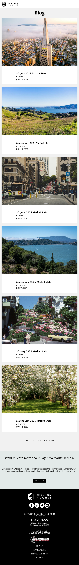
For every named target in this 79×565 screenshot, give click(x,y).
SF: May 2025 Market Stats (31, 351)
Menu (75, 4)
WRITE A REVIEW (39, 550)
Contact (39, 481)
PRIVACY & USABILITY (39, 554)
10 (49, 440)
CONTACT (39, 546)
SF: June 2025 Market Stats (31, 212)
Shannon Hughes (10, 4)
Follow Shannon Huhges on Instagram (47, 505)
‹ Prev (26, 440)
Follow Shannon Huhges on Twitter (42, 505)
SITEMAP (39, 558)
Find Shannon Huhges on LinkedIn (36, 505)
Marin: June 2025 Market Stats (33, 282)
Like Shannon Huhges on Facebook (31, 505)
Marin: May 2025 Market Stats (33, 420)
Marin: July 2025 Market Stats (33, 143)
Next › (53, 440)
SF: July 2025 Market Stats (31, 73)
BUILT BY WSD (39, 516)
